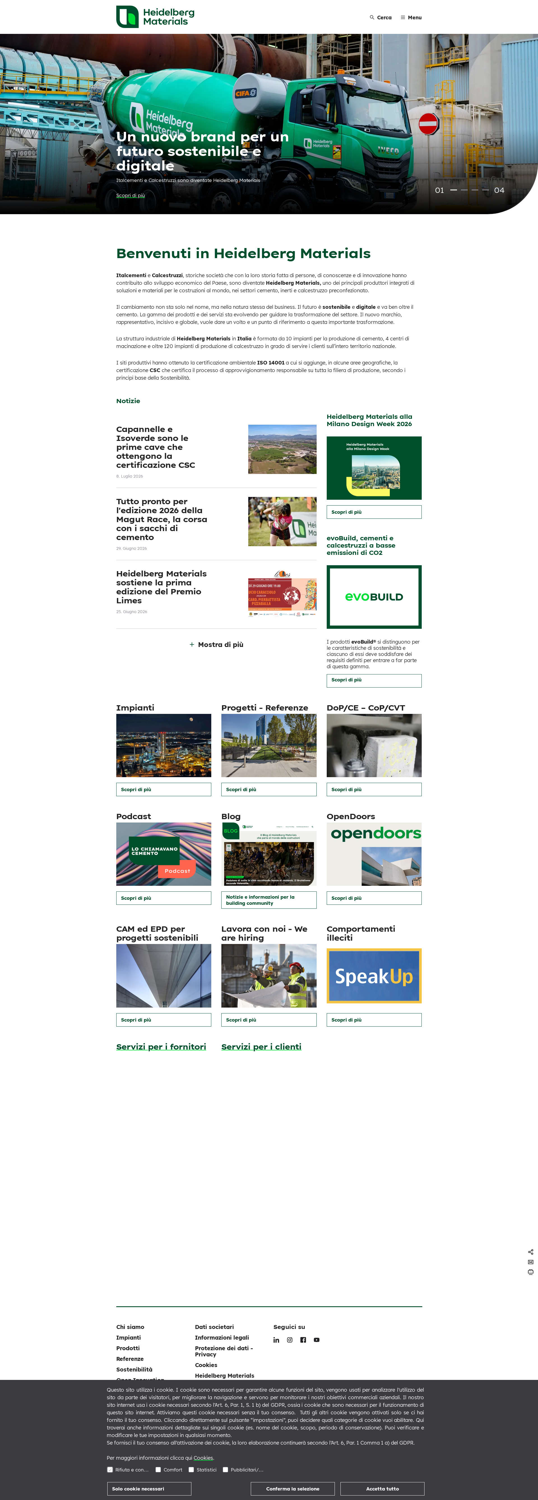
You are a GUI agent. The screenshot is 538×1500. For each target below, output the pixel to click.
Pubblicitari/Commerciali (248, 1470)
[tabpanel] (269, 124)
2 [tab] (464, 190)
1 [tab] (453, 190)
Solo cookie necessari (138, 1489)
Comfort (173, 1470)
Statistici (207, 1470)
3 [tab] (475, 190)
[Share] (531, 1252)
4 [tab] (485, 190)
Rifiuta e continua (132, 1470)
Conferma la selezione (292, 1489)
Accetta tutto (382, 1489)
